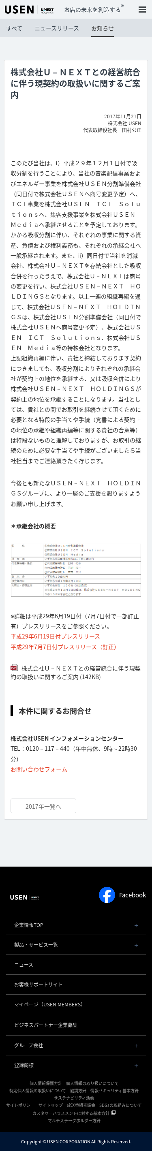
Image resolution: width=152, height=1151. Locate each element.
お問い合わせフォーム (39, 769)
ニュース (23, 964)
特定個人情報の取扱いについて (37, 1090)
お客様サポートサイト (38, 984)
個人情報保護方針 (46, 1083)
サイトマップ (51, 1105)
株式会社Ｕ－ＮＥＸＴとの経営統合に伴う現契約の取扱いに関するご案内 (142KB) (76, 672)
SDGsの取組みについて (120, 1105)
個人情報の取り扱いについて (92, 1083)
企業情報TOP (28, 925)
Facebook (132, 894)
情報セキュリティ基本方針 (114, 1090)
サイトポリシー (20, 1105)
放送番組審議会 (81, 1105)
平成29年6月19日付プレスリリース (55, 636)
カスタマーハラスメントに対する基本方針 (70, 1113)
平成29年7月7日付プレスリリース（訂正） (65, 647)
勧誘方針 (78, 1090)
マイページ (50, 1004)
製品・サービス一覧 (36, 944)
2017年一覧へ (43, 806)
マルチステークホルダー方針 (74, 1120)
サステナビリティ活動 (74, 1098)
